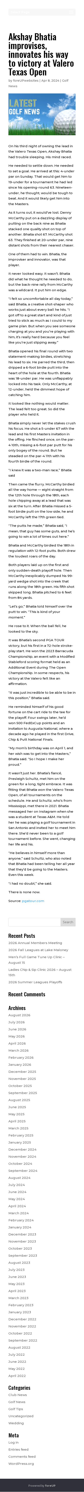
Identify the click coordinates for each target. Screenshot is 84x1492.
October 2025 (20, 1086)
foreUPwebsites (26, 81)
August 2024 (19, 1178)
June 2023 (17, 1277)
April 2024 (17, 1206)
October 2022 (20, 1333)
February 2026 (21, 1057)
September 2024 (22, 1171)
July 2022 (16, 1354)
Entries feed (18, 1449)
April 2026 (17, 1043)
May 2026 (16, 1036)
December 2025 (22, 1072)
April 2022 (17, 1376)
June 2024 (17, 1192)
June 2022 (17, 1362)
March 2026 (18, 1050)
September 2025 (22, 1093)
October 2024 (20, 1164)
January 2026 (19, 1065)
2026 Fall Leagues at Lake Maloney (38, 950)
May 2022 (16, 1369)
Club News (17, 1395)
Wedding (16, 1423)
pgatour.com (33, 901)
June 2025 (17, 1107)
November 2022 (22, 1326)
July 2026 (16, 1022)
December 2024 (22, 1149)
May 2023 (16, 1284)
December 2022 (22, 1319)
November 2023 (22, 1241)
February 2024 (21, 1220)
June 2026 (17, 1029)
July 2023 (16, 1270)
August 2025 (19, 1100)
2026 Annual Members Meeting (35, 943)
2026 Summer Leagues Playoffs (35, 982)
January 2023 (19, 1312)
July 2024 (16, 1185)
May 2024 (16, 1199)
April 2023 (17, 1291)
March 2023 (18, 1298)
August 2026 (19, 1015)
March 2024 (18, 1213)
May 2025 (16, 1114)
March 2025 (18, 1128)
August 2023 (19, 1263)
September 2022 (22, 1340)
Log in (13, 1442)
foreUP (50, 1485)
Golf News (16, 1402)
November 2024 (22, 1156)
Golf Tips (15, 1409)
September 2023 (22, 1255)
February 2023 (20, 1305)
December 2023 (22, 1234)
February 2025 (20, 1135)
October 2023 (20, 1248)
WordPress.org (21, 1464)
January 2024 (19, 1227)
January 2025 (19, 1142)
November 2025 (22, 1079)
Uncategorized (21, 1416)
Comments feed (22, 1456)
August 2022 (19, 1347)
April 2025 (17, 1121)
